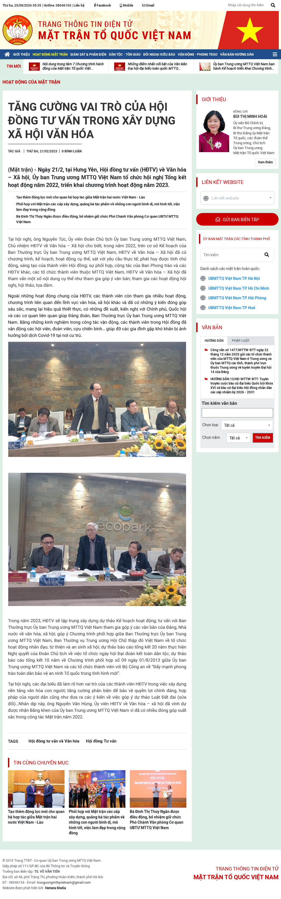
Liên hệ (79, 5)
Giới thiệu (214, 99)
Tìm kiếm (262, 438)
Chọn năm (211, 437)
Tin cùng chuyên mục (41, 763)
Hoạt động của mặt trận (31, 82)
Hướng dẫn (214, 341)
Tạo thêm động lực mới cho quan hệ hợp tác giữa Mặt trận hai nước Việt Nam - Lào (36, 816)
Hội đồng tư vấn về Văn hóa (54, 741)
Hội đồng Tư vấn (101, 741)
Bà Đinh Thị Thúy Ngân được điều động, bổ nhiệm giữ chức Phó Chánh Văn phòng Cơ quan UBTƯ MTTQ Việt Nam (156, 819)
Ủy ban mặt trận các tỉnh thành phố (236, 239)
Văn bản (212, 327)
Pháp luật (240, 341)
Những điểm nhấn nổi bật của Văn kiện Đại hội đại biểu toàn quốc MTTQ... (157, 66)
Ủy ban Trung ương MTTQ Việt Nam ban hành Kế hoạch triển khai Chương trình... (244, 66)
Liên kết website (222, 182)
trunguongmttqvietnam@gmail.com (64, 882)
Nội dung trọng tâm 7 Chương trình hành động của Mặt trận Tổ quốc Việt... (73, 66)
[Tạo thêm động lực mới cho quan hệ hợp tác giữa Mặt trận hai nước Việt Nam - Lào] (36, 788)
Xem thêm (265, 162)
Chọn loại (210, 425)
